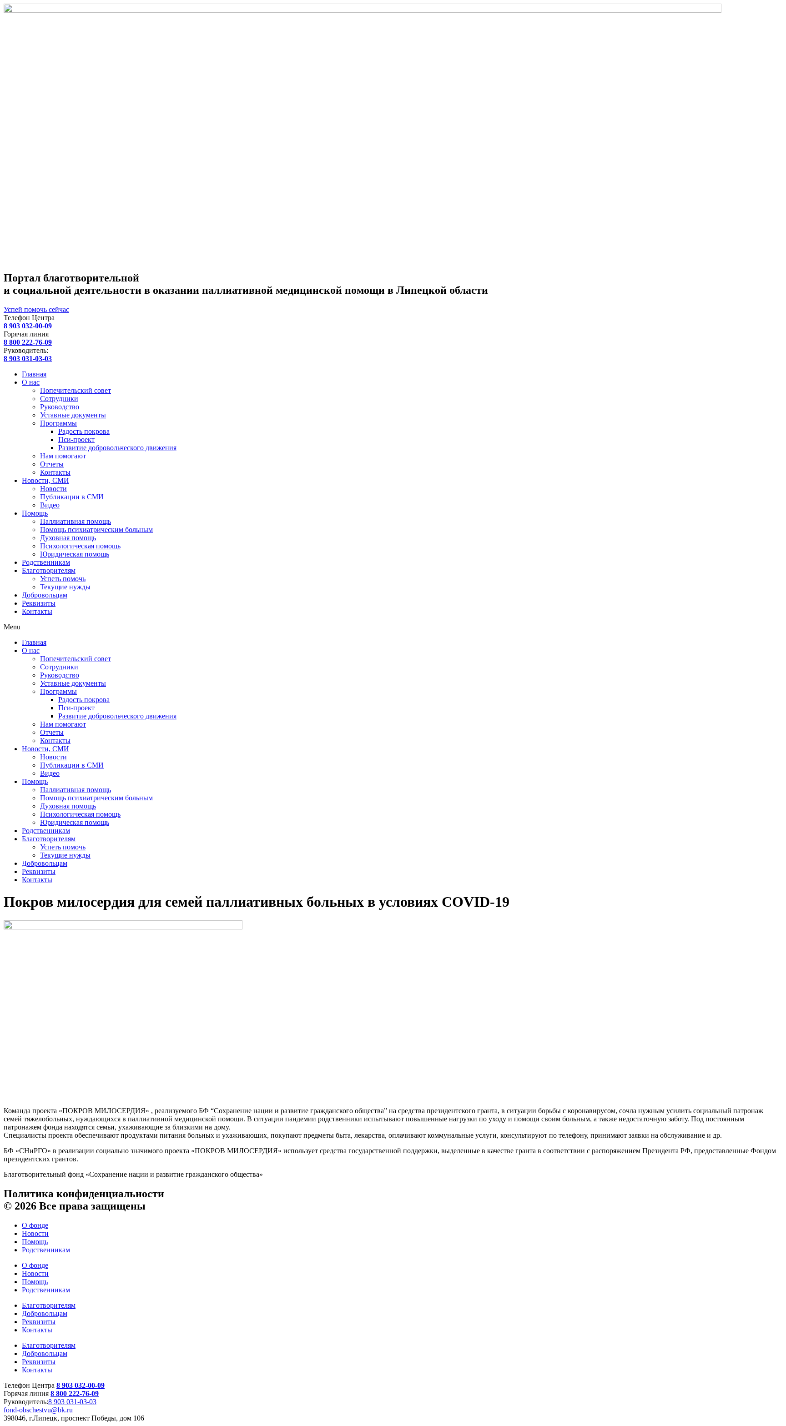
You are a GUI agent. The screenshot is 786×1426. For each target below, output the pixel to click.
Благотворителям (49, 570)
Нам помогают (63, 456)
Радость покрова (84, 431)
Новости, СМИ (45, 480)
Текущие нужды (65, 587)
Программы (58, 423)
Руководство (59, 407)
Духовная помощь (68, 538)
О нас (31, 382)
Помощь (35, 513)
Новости (53, 488)
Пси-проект (76, 439)
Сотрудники (59, 398)
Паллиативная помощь (75, 521)
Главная (34, 374)
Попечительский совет (75, 390)
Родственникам (46, 562)
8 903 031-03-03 (72, 1402)
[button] (393, 627)
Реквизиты (38, 603)
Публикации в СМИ (72, 497)
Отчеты (52, 464)
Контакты (55, 472)
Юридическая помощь (74, 554)
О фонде (35, 1225)
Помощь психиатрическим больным (96, 529)
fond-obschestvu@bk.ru (38, 1410)
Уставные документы (73, 415)
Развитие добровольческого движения (117, 448)
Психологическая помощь (80, 546)
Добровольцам (44, 595)
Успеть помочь (63, 578)
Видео (50, 505)
